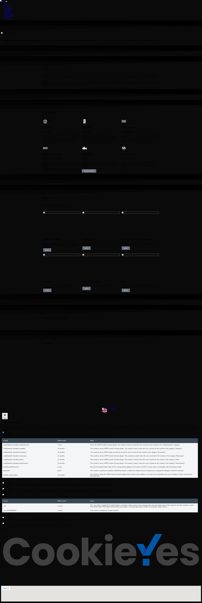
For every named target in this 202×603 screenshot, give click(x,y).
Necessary (8, 432)
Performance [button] (6, 487)
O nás (6, 4)
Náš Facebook (9, 14)
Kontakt (7, 12)
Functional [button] (5, 481)
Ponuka (6, 6)
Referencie (7, 10)
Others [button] (4, 521)
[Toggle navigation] (6, 1)
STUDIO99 (8, 8)
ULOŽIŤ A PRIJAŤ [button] (9, 527)
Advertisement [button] (7, 515)
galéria (47, 250)
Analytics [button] (5, 492)
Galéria (86, 248)
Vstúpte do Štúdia (89, 171)
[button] (101, 324)
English (6, 18)
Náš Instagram (9, 16)
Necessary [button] (5, 430)
